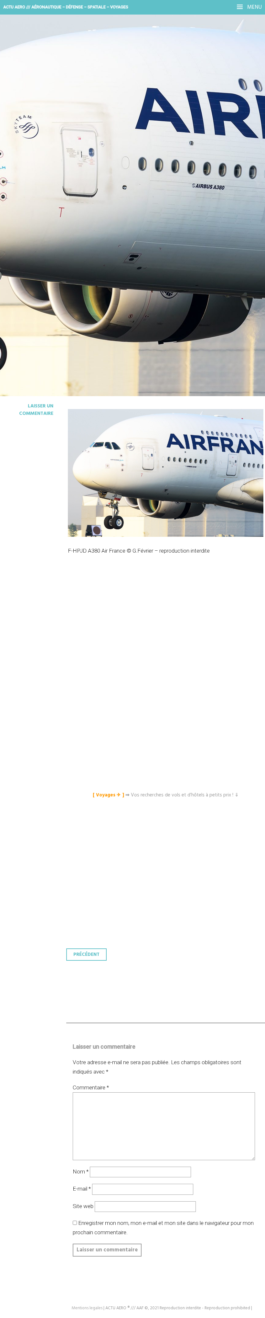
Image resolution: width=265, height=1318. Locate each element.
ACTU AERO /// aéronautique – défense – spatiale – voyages (65, 7)
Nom (81, 1171)
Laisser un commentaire (36, 409)
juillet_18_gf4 (43, 121)
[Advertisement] (167, 628)
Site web (83, 1206)
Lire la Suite (30, 163)
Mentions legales (87, 1308)
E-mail (82, 1188)
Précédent (86, 954)
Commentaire (91, 1087)
